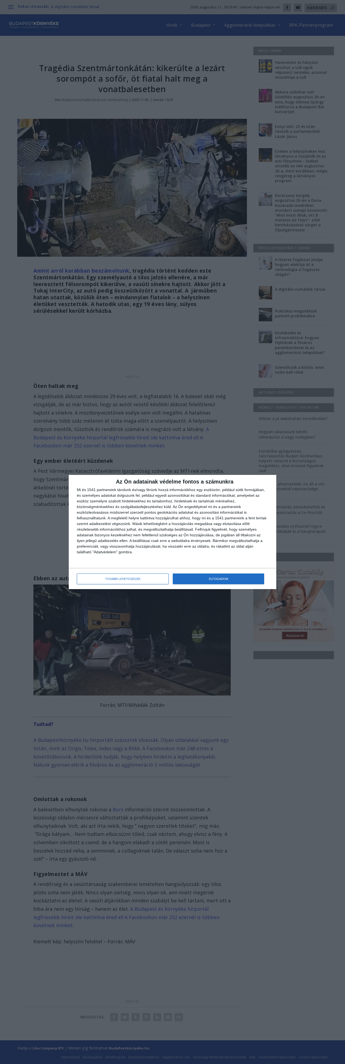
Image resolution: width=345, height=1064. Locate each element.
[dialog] (172, 532)
